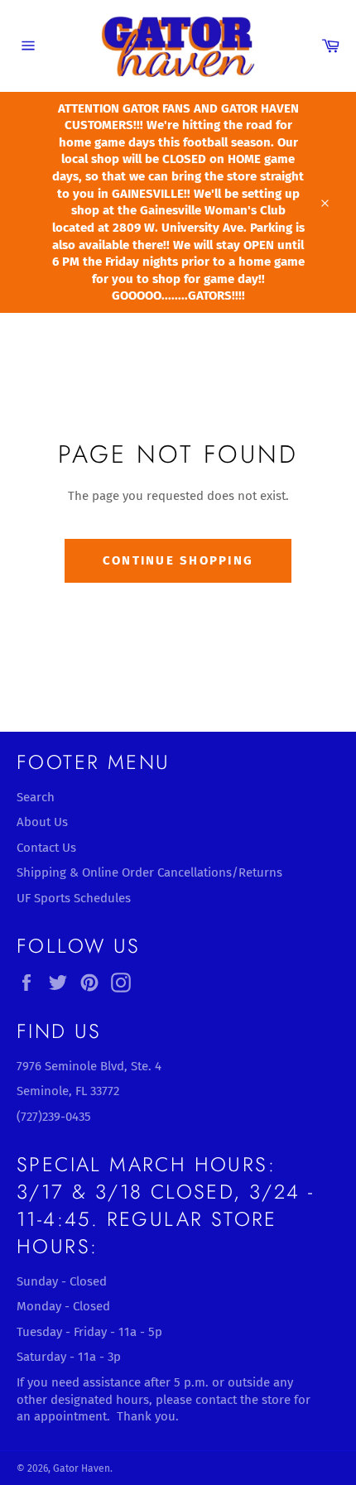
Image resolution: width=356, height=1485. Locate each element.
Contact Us (46, 847)
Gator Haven (81, 1468)
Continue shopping (178, 560)
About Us (42, 822)
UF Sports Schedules (74, 898)
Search (36, 797)
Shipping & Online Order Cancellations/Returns (149, 872)
